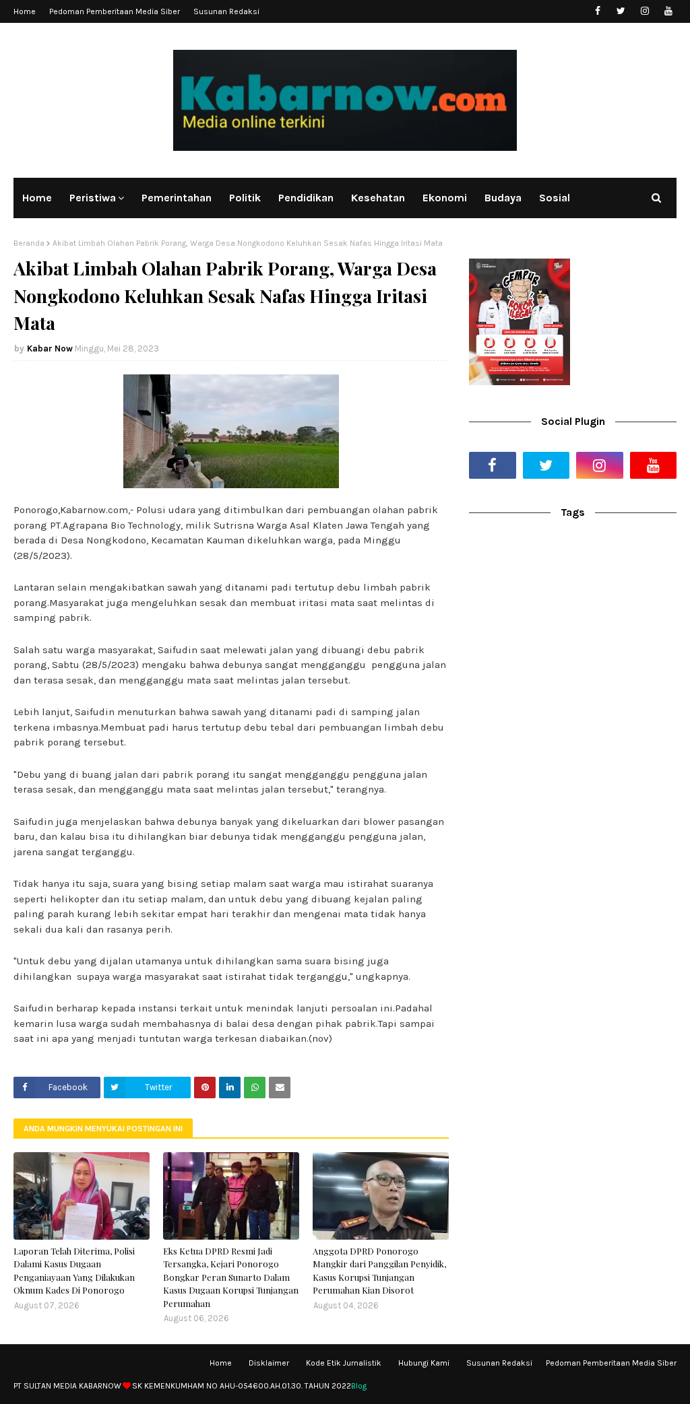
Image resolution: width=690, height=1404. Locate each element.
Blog (359, 1386)
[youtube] (668, 11)
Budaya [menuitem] (503, 197)
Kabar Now (50, 348)
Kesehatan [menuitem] (378, 197)
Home (24, 11)
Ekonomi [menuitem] (444, 197)
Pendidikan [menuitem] (306, 197)
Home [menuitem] (37, 197)
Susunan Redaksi (226, 11)
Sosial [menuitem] (554, 197)
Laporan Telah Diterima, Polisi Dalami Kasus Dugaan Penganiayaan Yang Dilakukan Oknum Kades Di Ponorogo (74, 1270)
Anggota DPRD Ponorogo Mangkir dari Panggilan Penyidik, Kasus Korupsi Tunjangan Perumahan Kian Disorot (379, 1270)
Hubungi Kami (423, 1363)
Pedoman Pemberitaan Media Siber (114, 11)
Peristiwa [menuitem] (92, 197)
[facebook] (597, 11)
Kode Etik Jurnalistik (343, 1363)
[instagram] (644, 11)
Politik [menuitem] (245, 197)
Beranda (28, 243)
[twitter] (621, 11)
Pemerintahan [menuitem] (177, 197)
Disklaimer (269, 1363)
